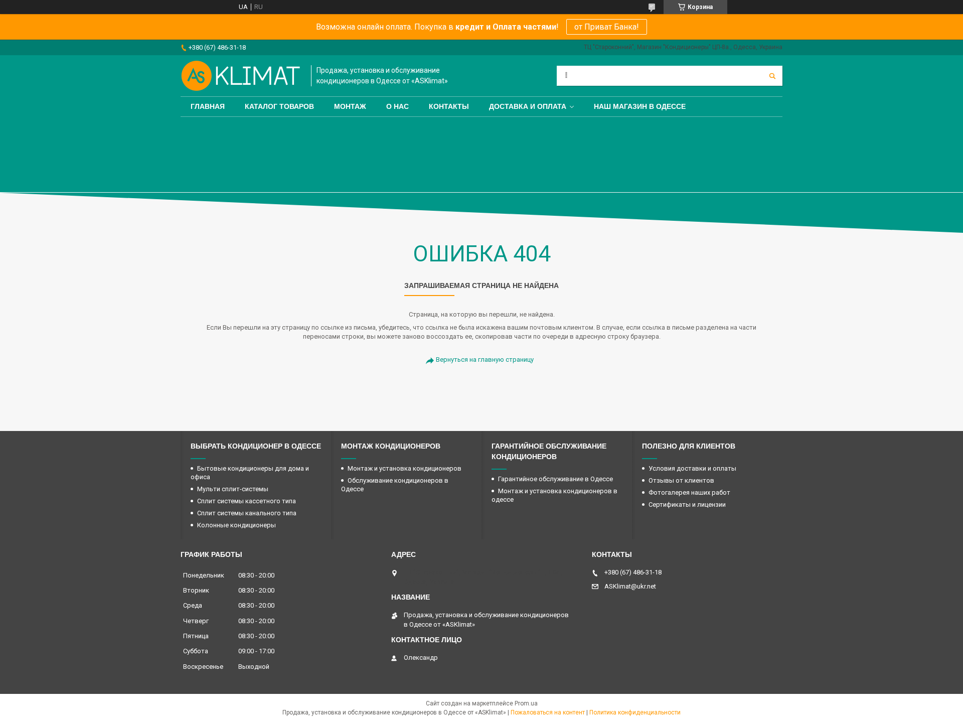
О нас (397, 106)
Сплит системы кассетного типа (246, 501)
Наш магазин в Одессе (640, 106)
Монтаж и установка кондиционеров (404, 468)
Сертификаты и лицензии (687, 504)
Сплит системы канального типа (246, 513)
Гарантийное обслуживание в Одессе (555, 479)
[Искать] (772, 76)
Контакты (449, 106)
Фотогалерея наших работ (689, 492)
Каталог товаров (279, 106)
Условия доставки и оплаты (692, 468)
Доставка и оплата (527, 106)
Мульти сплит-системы (232, 489)
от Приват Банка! (606, 27)
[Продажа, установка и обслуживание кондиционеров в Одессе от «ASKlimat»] (241, 75)
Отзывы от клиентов (681, 480)
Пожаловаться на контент (548, 712)
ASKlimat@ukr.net (630, 586)
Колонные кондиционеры (236, 525)
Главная (208, 106)
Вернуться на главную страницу (485, 359)
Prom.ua (526, 703)
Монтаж (350, 106)
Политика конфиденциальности (635, 712)
